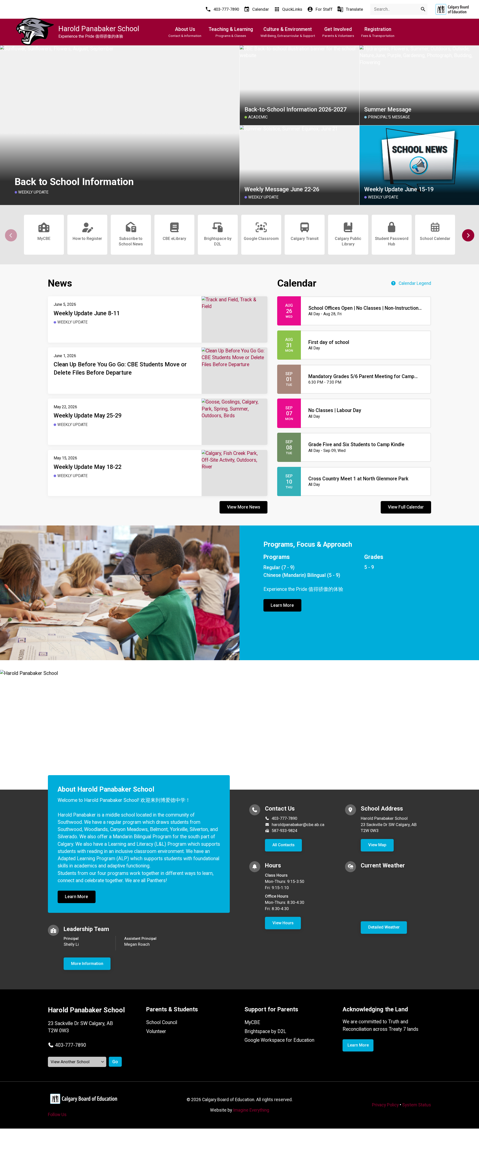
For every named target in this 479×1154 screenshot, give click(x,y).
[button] (468, 235)
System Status (416, 1104)
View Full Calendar (406, 507)
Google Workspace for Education (279, 1040)
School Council (161, 1022)
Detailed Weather (384, 927)
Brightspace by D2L (265, 1031)
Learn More (282, 605)
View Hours (283, 923)
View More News (243, 507)
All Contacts (283, 844)
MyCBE (252, 1022)
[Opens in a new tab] (452, 9)
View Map (377, 844)
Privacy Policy (385, 1104)
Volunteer (156, 1031)
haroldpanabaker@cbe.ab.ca (298, 824)
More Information (87, 963)
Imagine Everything (251, 1110)
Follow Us (57, 1114)
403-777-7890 (284, 818)
